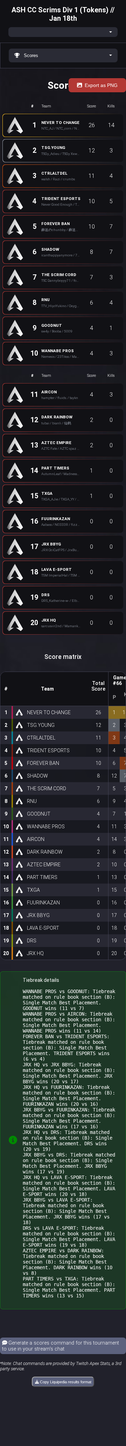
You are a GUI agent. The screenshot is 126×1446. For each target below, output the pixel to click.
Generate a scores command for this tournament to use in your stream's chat (60, 1346)
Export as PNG (101, 85)
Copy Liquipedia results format (65, 1382)
